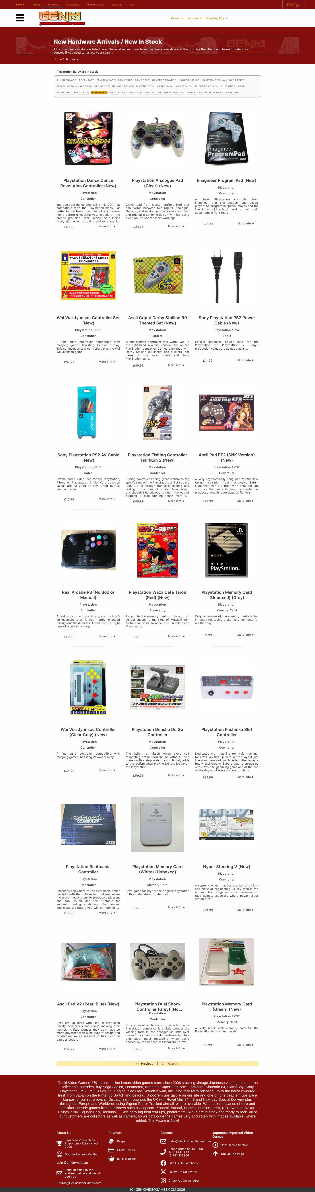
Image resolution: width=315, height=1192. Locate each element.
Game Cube (125, 80)
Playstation (99, 92)
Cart (131, 4)
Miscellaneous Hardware (74, 86)
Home (58, 59)
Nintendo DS (184, 86)
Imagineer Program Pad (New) (226, 180)
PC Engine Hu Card (233, 86)
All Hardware (66, 80)
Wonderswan (214, 92)
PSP (139, 92)
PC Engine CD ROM (206, 86)
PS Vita (114, 92)
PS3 (132, 92)
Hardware (53, 4)
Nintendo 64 (165, 86)
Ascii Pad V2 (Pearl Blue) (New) (88, 1003)
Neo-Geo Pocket (122, 86)
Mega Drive (236, 80)
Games (36, 4)
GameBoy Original (214, 80)
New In (20, 4)
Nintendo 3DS (145, 86)
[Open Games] (182, 18)
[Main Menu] (20, 17)
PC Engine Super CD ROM (72, 92)
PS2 (124, 92)
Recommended (96, 4)
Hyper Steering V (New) (226, 866)
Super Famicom (174, 92)
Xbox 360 (232, 92)
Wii (201, 92)
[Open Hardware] (201, 18)
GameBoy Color (189, 80)
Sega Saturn (152, 92)
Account (117, 4)
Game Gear (142, 80)
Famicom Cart (106, 80)
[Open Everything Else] (226, 18)
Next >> (173, 1063)
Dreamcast (86, 80)
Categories (72, 4)
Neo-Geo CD (101, 86)
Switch (191, 92)
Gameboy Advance (164, 80)
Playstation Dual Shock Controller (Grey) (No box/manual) (158, 1009)
